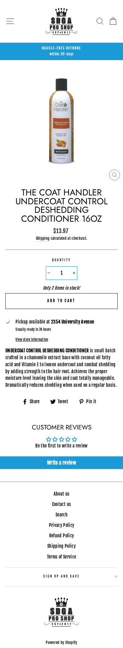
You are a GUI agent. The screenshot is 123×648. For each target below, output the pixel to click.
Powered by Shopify (61, 642)
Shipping (43, 238)
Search (61, 514)
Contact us (61, 504)
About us (62, 494)
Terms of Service (61, 556)
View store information (31, 339)
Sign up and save (61, 576)
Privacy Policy (61, 525)
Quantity (61, 260)
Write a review (61, 463)
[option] (61, 51)
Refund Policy (61, 535)
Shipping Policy (61, 546)
